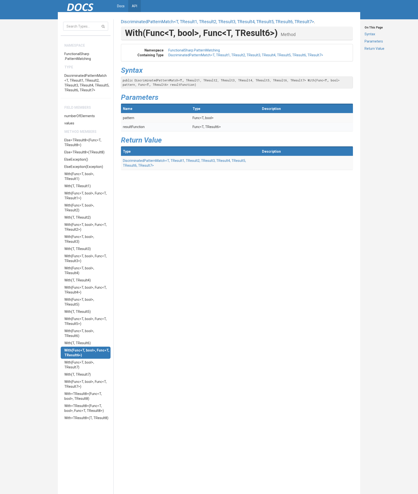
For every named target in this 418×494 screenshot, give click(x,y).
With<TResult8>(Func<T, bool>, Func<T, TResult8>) (84, 408)
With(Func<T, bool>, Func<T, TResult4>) (85, 290)
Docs (121, 6)
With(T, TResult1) (77, 186)
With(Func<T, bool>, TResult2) (79, 207)
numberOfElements (79, 116)
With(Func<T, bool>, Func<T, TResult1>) (85, 195)
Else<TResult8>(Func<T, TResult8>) (82, 142)
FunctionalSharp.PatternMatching (77, 56)
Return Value (374, 48)
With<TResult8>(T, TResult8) (86, 418)
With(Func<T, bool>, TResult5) (79, 302)
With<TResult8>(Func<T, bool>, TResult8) (83, 396)
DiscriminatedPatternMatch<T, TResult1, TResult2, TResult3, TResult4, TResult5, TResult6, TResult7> (86, 83)
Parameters (374, 41)
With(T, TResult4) (77, 280)
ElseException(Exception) (83, 167)
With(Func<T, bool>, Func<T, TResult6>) (86, 352)
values (69, 123)
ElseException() (76, 159)
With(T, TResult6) (77, 343)
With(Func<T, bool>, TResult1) (79, 176)
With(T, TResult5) (77, 312)
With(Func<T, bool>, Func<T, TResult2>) (85, 227)
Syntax (370, 34)
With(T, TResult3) (77, 249)
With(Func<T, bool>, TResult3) (79, 239)
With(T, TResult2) (77, 217)
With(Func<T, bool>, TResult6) (79, 333)
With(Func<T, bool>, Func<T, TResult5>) (85, 321)
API (134, 6)
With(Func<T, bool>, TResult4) (79, 270)
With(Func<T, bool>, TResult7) (79, 364)
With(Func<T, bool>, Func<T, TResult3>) (85, 258)
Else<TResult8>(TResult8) (84, 152)
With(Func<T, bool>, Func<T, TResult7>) (85, 384)
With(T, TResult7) (77, 374)
